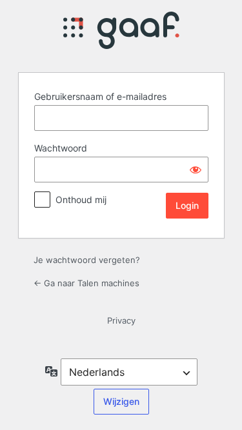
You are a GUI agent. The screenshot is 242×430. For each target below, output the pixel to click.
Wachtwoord (60, 147)
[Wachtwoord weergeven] (195, 169)
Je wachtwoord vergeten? (87, 260)
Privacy (121, 320)
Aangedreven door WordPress (121, 34)
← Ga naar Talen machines (86, 283)
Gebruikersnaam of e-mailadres (100, 96)
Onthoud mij (80, 199)
